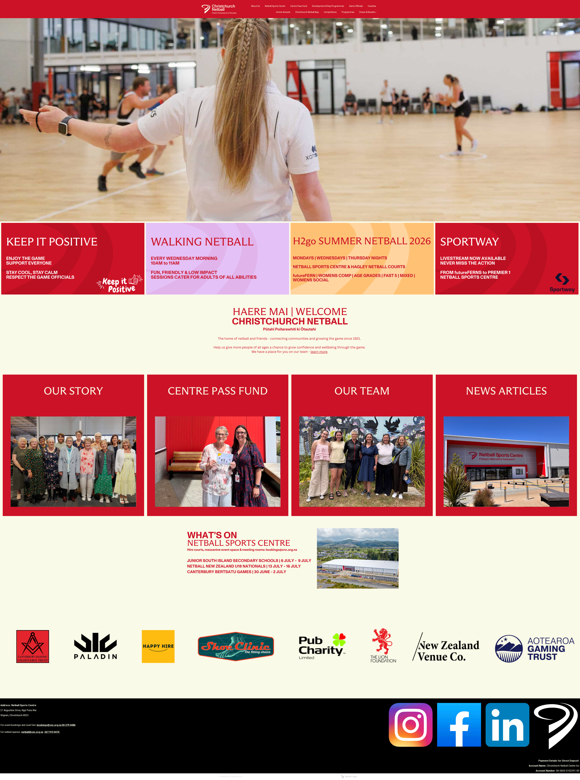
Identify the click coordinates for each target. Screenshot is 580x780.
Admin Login (350, 776)
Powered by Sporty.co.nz (231, 776)
